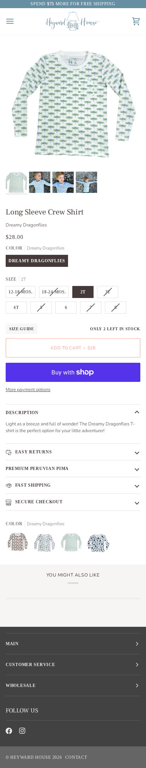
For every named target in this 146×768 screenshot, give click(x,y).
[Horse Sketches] (46, 544)
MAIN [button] (12, 643)
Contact (76, 757)
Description (22, 412)
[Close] (130, 696)
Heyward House (30, 757)
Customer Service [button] (30, 664)
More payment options (28, 389)
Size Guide (21, 329)
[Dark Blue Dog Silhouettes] (98, 544)
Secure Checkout (38, 501)
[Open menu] (16, 21)
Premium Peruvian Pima (37, 468)
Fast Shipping (32, 485)
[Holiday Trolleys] (19, 544)
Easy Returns (33, 451)
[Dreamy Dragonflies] (73, 544)
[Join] (123, 737)
